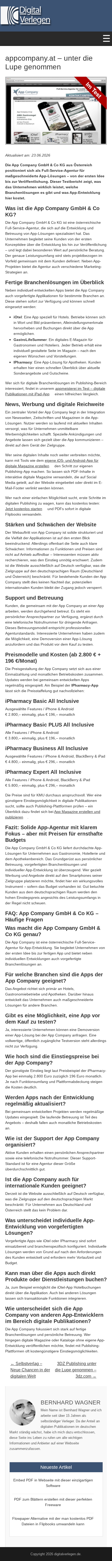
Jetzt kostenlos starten (23, 509)
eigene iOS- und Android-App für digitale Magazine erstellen (51, 463)
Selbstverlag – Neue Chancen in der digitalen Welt (30, 1369)
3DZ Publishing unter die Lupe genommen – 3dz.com (75, 1369)
